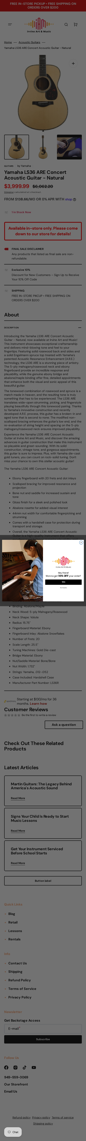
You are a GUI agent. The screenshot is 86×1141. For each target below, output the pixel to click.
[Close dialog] (81, 542)
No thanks (63, 587)
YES (63, 582)
